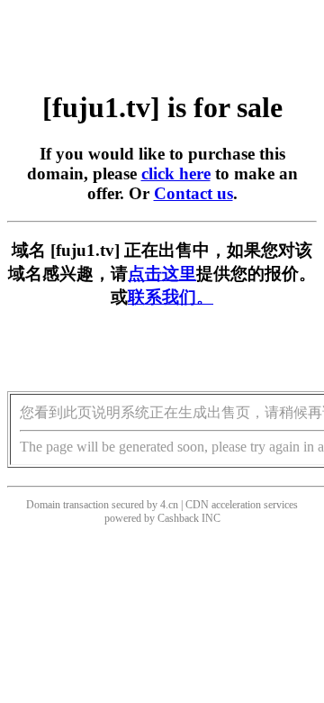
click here (176, 173)
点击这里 (162, 273)
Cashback (178, 518)
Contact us (193, 193)
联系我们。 (170, 297)
